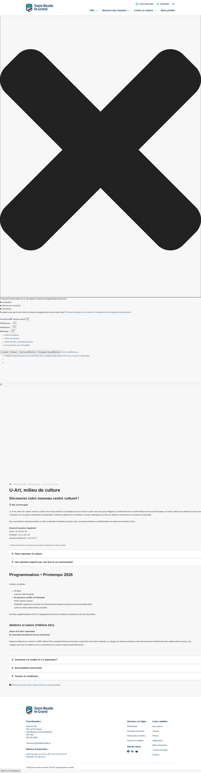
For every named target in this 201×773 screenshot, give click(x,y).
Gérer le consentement (10, 771)
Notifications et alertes (136, 736)
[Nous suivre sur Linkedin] (132, 752)
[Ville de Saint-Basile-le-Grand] (40, 710)
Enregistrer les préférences (49, 352)
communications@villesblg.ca (38, 743)
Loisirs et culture (143, 10)
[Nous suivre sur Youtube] (136, 752)
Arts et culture (34, 484)
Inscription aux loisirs (135, 731)
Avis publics (157, 726)
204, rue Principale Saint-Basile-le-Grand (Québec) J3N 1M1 (39, 732)
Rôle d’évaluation (159, 745)
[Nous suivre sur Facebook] (128, 752)
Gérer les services (12, 338)
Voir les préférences (27, 352)
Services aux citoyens (114, 10)
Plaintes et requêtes (135, 741)
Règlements (157, 741)
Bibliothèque (132, 726)
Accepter (4, 352)
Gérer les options (12, 335)
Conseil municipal (159, 750)
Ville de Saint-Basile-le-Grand (61, 767)
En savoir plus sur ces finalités (17, 345)
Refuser (14, 352)
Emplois (155, 755)
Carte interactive (146, 4)
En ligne (17, 591)
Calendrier (164, 4)
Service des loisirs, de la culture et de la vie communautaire (36, 685)
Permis (155, 736)
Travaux (155, 731)
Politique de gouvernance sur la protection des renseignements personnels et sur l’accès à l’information (47, 356)
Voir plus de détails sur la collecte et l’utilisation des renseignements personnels (98, 312)
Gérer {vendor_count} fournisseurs (19, 342)
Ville (92, 10)
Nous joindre (168, 10)
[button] (100, 150)
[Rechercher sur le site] (173, 5)
